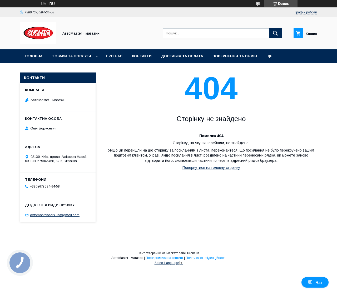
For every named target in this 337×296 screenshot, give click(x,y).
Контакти (142, 56)
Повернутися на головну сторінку (211, 167)
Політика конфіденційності (206, 258)
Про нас (114, 56)
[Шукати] (275, 33)
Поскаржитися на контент (164, 258)
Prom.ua (193, 253)
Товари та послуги (71, 56)
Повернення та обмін (234, 56)
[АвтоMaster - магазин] (38, 42)
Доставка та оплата (182, 56)
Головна (33, 56)
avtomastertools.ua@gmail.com (55, 215)
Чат (319, 282)
